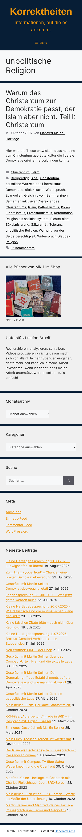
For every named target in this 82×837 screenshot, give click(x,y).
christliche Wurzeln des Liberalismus (34, 184)
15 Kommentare (23, 248)
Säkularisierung (17, 224)
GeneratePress (65, 831)
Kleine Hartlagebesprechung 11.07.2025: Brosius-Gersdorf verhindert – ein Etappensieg (37, 638)
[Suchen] (68, 480)
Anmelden (13, 512)
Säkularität (39, 224)
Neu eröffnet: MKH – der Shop (29, 650)
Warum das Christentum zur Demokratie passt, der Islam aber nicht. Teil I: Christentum (41, 109)
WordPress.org (17, 531)
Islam (35, 172)
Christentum (20, 172)
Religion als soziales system (27, 219)
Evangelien (14, 195)
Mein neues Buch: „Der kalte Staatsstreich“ (38, 705)
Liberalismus (15, 213)
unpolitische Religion (21, 230)
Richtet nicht (59, 219)
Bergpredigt (20, 178)
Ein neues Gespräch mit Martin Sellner (35, 727)
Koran (65, 207)
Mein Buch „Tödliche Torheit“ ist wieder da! (38, 739)
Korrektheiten (41, 11)
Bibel (34, 178)
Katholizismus (48, 207)
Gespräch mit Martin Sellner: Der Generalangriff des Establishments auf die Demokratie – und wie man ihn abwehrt (38, 677)
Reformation (63, 213)
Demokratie (14, 190)
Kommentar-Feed (19, 525)
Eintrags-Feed (16, 518)
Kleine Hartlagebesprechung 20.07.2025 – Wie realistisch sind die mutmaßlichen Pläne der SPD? (39, 611)
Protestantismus (39, 213)
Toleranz (56, 224)
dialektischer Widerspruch (45, 190)
